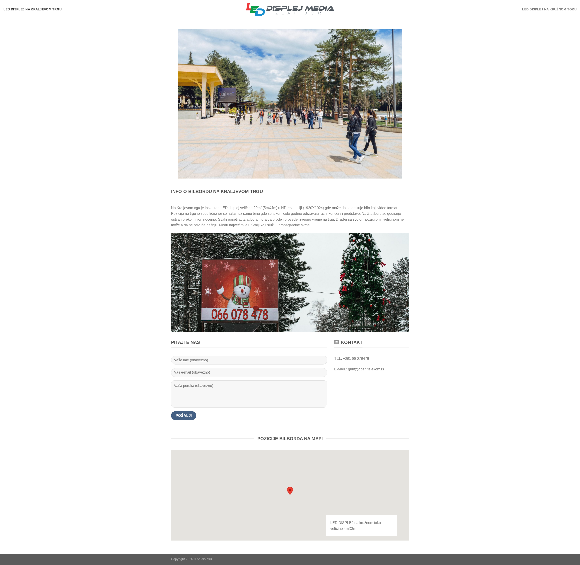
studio (204, 559)
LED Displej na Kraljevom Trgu (32, 9)
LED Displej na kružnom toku (549, 9)
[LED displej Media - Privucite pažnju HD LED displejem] (290, 9)
